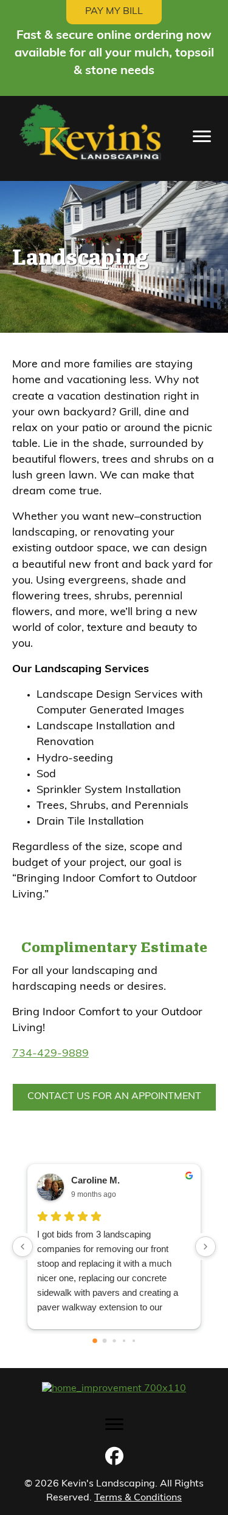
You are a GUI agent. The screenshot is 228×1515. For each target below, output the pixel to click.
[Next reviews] (205, 1246)
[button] (114, 1456)
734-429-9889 (50, 1054)
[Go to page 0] (94, 1340)
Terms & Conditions (138, 1498)
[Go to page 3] (123, 1340)
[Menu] (202, 136)
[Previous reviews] (22, 1246)
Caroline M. (95, 1180)
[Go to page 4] (133, 1340)
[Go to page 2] (114, 1340)
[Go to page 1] (104, 1340)
